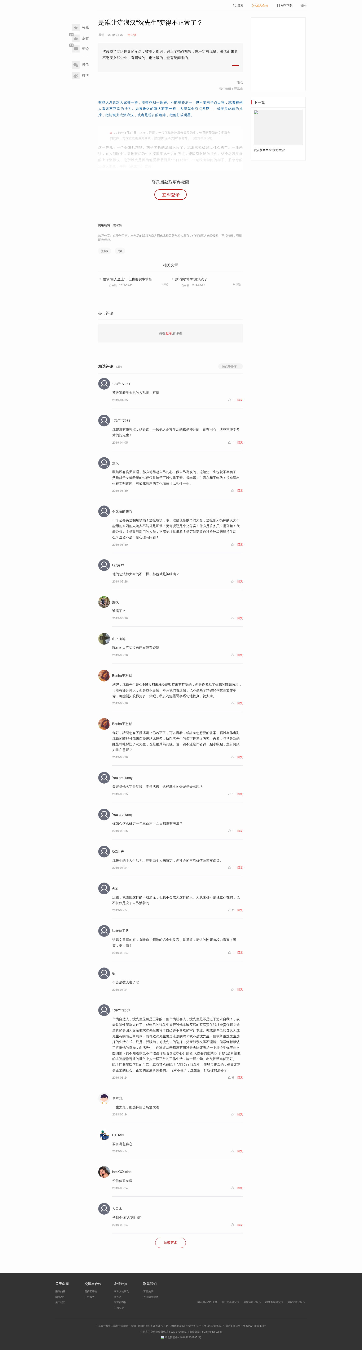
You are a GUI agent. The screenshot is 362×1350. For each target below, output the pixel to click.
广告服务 (90, 1296)
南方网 (118, 1296)
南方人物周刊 (121, 1291)
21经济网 (119, 1307)
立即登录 (171, 194)
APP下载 (286, 5)
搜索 (240, 5)
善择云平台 (91, 1291)
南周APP (60, 1296)
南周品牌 (60, 1291)
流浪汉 (104, 251)
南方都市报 (120, 1302)
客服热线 (148, 1291)
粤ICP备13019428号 (254, 1325)
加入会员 (262, 5)
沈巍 (120, 251)
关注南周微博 (150, 1296)
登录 (304, 5)
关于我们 (60, 1302)
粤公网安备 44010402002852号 (183, 1337)
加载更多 (170, 1242)
